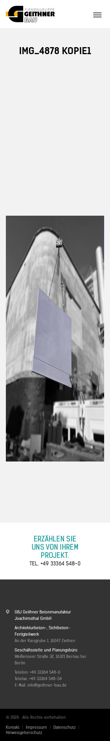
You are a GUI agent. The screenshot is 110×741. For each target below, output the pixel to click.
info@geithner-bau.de (47, 685)
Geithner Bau (39, 14)
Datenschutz (64, 727)
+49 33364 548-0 (60, 563)
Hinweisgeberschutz (24, 732)
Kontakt (12, 727)
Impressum (36, 727)
